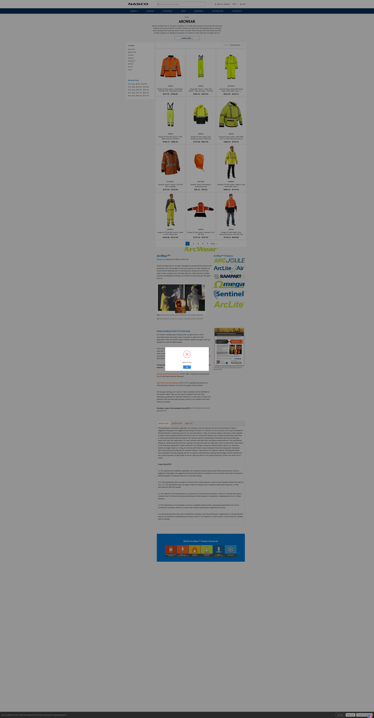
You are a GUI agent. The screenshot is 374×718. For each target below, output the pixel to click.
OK (187, 367)
